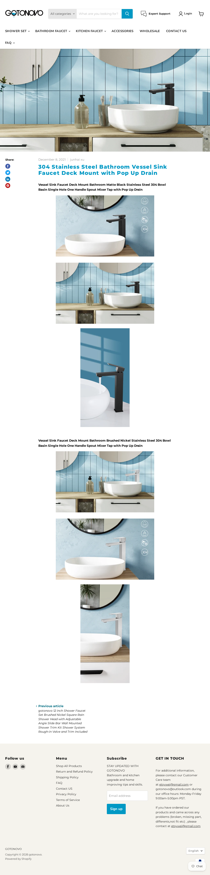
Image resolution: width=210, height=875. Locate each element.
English (193, 850)
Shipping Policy (67, 777)
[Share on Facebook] (7, 166)
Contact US (64, 788)
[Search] (127, 14)
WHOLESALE (150, 31)
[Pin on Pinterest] (7, 185)
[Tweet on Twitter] (7, 172)
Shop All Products (69, 766)
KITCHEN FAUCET (90, 31)
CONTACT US (176, 31)
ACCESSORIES (123, 31)
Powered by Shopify (18, 858)
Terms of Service (68, 800)
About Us (62, 805)
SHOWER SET (16, 31)
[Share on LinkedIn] (7, 179)
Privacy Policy (66, 794)
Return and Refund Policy (74, 771)
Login (188, 13)
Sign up (116, 809)
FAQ (9, 43)
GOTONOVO (13, 849)
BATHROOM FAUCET (51, 31)
